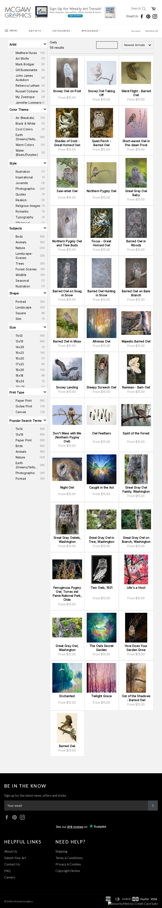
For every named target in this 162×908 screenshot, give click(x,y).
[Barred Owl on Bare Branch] (136, 273)
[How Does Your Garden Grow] (136, 628)
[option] (28, 52)
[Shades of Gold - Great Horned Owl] (67, 123)
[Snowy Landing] (67, 369)
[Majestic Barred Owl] (136, 323)
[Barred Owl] (67, 728)
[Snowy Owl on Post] (67, 73)
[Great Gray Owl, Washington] (67, 628)
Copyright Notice (67, 871)
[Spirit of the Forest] (136, 415)
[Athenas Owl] (101, 323)
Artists (35, 30)
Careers (9, 877)
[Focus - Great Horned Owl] (101, 223)
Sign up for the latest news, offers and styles (35, 795)
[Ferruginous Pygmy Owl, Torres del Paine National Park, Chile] (67, 569)
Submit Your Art (15, 858)
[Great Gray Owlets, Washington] (67, 519)
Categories (61, 30)
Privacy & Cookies (68, 864)
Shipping (61, 851)
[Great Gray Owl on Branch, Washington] (136, 519)
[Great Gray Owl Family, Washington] (136, 469)
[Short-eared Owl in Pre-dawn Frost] (136, 123)
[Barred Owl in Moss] (67, 323)
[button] (27, 44)
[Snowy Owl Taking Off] (101, 73)
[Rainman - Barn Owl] (136, 369)
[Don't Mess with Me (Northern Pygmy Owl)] (67, 415)
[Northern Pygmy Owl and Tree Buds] (67, 223)
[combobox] (137, 45)
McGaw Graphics (23, 901)
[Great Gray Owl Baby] (136, 173)
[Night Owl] (67, 469)
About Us (10, 851)
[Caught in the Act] (101, 469)
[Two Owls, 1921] (101, 569)
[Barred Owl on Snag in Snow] (67, 273)
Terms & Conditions (69, 858)
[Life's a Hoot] (136, 569)
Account (135, 31)
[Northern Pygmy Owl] (101, 173)
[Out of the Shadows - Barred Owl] (136, 678)
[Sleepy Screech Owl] (101, 369)
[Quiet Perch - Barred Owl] (101, 123)
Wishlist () (151, 31)
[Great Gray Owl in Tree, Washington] (101, 519)
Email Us (132, 16)
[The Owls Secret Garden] (101, 628)
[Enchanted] (67, 678)
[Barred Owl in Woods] (136, 223)
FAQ (7, 871)
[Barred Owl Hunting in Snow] (101, 273)
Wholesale (90, 30)
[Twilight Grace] (101, 678)
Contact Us (12, 864)
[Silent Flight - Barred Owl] (136, 73)
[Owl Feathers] (101, 415)
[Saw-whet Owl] (67, 173)
